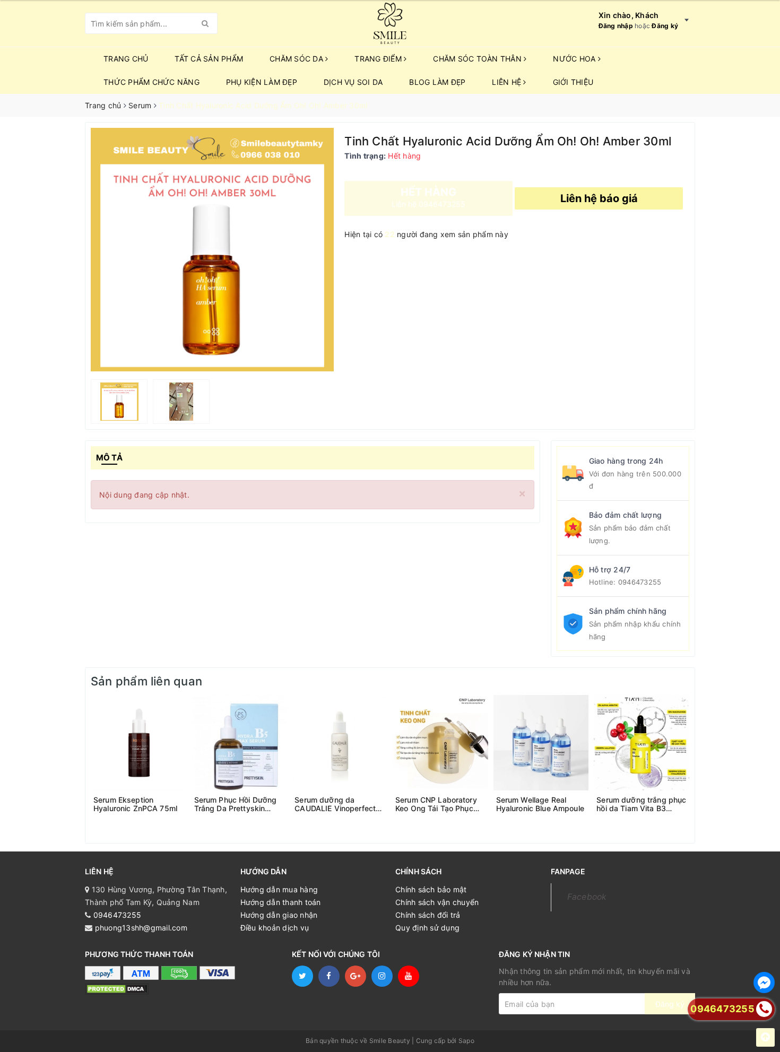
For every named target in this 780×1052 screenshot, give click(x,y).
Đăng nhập (616, 26)
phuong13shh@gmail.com (141, 927)
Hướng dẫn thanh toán (280, 902)
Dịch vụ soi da (353, 81)
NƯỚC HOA (575, 58)
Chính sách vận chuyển (437, 902)
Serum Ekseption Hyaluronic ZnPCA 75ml (135, 804)
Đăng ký (665, 26)
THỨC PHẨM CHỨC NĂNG (151, 81)
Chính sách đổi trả (428, 914)
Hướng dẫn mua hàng (279, 889)
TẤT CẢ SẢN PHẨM (209, 58)
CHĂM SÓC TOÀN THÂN (478, 58)
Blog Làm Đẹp (437, 81)
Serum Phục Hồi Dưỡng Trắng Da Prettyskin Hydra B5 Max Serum (235, 804)
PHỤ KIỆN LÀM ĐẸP (261, 81)
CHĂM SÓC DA (297, 58)
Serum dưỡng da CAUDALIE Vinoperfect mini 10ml (335, 804)
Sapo (466, 1041)
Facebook (587, 897)
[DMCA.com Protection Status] (117, 988)
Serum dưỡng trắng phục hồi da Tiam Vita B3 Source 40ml (641, 804)
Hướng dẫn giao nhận (279, 914)
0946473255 (640, 582)
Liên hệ (507, 81)
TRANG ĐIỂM (379, 58)
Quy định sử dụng (427, 927)
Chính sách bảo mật (431, 889)
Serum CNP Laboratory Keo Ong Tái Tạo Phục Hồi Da (436, 804)
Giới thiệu (573, 81)
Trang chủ (125, 58)
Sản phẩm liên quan (146, 681)
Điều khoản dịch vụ (274, 927)
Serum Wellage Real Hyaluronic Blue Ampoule (540, 804)
